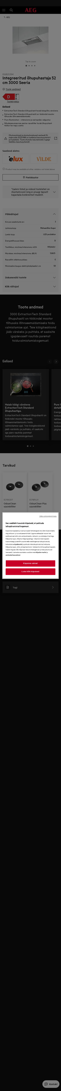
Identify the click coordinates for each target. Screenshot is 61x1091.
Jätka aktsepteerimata (47, 516)
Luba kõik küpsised (30, 571)
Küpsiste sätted (30, 563)
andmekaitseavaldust (13, 555)
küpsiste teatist (41, 552)
